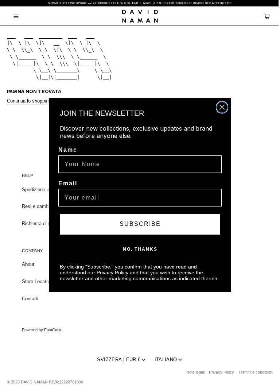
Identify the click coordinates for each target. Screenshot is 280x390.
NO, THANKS (140, 249)
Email (67, 183)
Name (67, 150)
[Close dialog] (222, 107)
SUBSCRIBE (140, 224)
